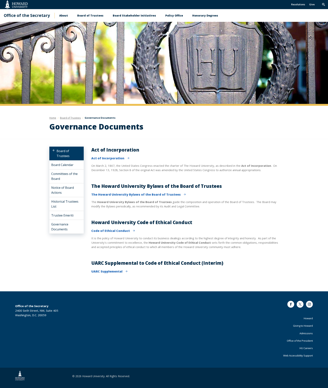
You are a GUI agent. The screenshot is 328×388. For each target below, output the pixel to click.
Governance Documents (59, 226)
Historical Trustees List (64, 204)
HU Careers (306, 348)
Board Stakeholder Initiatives (134, 15)
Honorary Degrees (205, 15)
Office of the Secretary (27, 15)
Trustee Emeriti (62, 215)
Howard (308, 318)
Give (312, 4)
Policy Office (174, 15)
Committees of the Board (64, 176)
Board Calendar (62, 165)
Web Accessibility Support (298, 355)
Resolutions (298, 4)
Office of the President (300, 340)
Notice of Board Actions (62, 190)
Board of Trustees (90, 15)
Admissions (306, 333)
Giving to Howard (303, 325)
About (63, 15)
